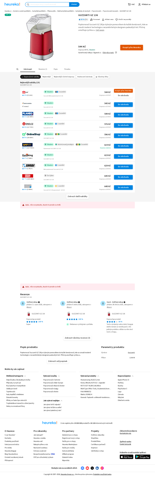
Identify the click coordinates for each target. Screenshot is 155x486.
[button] (27, 69)
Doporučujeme (124, 376)
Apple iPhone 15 (123, 380)
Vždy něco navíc (108, 52)
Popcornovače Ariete (50, 392)
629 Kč (107, 165)
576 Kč (107, 124)
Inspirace (94, 448)
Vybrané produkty (88, 376)
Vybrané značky (50, 376)
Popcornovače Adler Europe (53, 383)
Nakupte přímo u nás (40, 444)
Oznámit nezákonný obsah (14, 457)
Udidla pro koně (11, 389)
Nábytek (121, 397)
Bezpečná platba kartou (41, 454)
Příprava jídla (51, 11)
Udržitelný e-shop (97, 451)
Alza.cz (29, 307)
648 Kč (107, 186)
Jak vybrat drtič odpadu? (52, 404)
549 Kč (107, 113)
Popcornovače (96, 11)
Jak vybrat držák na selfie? (52, 407)
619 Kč (107, 145)
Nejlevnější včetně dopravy (64, 77)
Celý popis (100, 30)
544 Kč (107, 92)
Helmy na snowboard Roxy (15, 406)
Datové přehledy (68, 451)
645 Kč (107, 176)
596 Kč (107, 134)
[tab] (27, 69)
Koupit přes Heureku (123, 91)
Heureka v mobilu (39, 438)
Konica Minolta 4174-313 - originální (93, 383)
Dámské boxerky (12, 397)
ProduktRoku (95, 441)
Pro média (8, 448)
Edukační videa (67, 457)
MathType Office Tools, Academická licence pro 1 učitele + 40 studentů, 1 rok (96, 389)
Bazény (120, 386)
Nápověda (65, 460)
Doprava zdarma (105, 148)
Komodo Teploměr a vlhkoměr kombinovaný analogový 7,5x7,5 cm (96, 397)
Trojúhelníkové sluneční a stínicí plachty (20, 403)
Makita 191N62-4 (86, 395)
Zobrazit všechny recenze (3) (77, 338)
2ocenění (62, 92)
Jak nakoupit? (38, 435)
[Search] (17, 69)
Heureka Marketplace (69, 444)
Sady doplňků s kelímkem (15, 395)
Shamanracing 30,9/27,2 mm (90, 380)
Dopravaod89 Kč (105, 158)
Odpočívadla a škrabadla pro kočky (18, 380)
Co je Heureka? (10, 435)
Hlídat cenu (109, 19)
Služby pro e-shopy (69, 441)
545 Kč (107, 103)
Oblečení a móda (123, 400)
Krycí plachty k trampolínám (16, 386)
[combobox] (47, 4)
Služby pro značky (68, 448)
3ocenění (63, 134)
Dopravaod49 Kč (105, 117)
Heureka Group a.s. (67, 474)
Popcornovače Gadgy (50, 389)
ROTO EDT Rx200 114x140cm (91, 386)
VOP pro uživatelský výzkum (43, 457)
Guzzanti (131, 352)
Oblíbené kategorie (14, 376)
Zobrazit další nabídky (77, 196)
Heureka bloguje (10, 451)
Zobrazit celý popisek (57, 361)
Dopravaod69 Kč (105, 95)
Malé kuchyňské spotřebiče (65, 11)
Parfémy (121, 383)
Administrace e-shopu (70, 435)
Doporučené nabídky (31, 77)
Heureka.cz (8, 11)
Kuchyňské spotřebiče (39, 11)
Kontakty (8, 438)
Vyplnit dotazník (125, 444)
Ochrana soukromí (39, 451)
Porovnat (96, 19)
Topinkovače (10, 392)
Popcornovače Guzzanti (110, 11)
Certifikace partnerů (98, 444)
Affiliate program (68, 454)
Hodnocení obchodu (84, 77)
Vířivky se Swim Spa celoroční (16, 400)
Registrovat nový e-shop (71, 438)
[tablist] (65, 69)
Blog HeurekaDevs (11, 454)
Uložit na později (124, 19)
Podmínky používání (12, 441)
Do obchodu (123, 95)
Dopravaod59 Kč (105, 106)
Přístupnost (9, 460)
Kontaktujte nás (125, 433)
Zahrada (121, 395)
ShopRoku (94, 438)
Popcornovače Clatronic (51, 380)
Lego (119, 392)
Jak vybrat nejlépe (51, 400)
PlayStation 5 (122, 389)
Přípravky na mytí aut (13, 383)
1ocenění (60, 124)
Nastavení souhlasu (40, 448)
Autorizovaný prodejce (66, 144)
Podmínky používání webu (102, 474)
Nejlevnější (46, 77)
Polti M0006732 (86, 392)
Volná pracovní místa (12, 444)
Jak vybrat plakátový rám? (52, 410)
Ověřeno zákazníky (97, 435)
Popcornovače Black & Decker (54, 386)
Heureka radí (37, 441)
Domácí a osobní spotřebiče (22, 11)
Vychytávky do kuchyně (82, 11)
